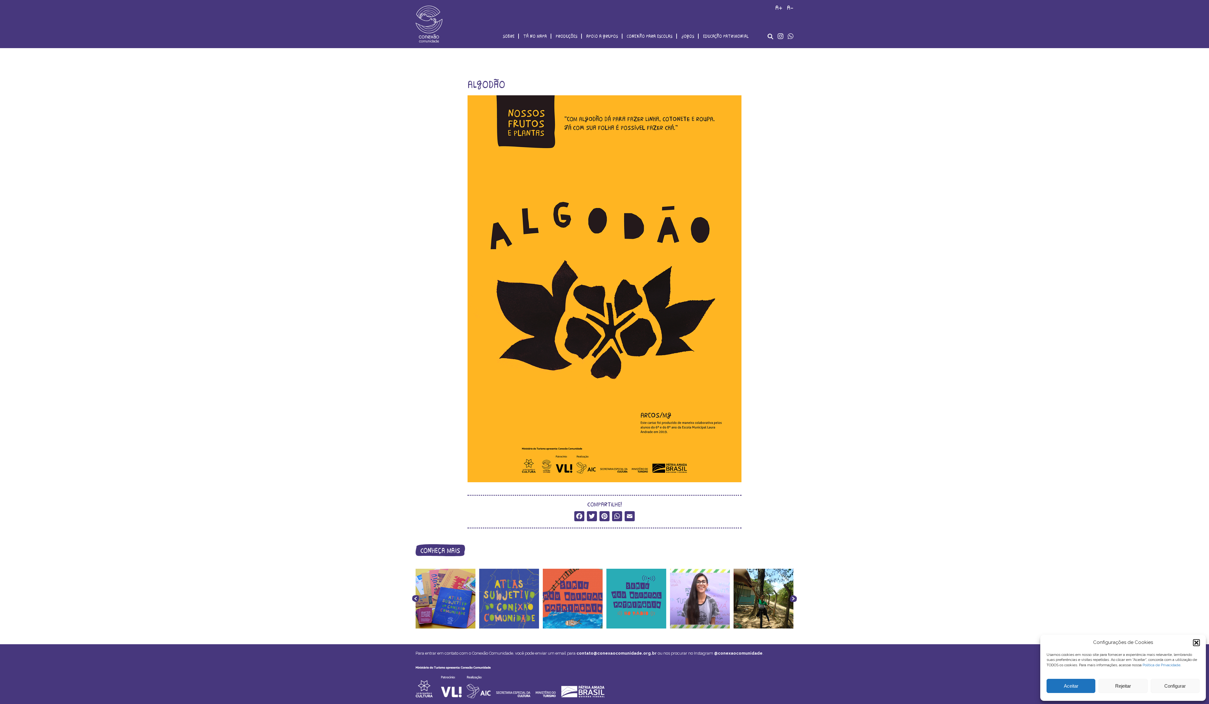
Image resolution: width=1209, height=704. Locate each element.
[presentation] (415, 598)
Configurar (1175, 686)
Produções (566, 36)
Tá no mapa (535, 36)
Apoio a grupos (602, 36)
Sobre (508, 36)
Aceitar (1071, 686)
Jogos (687, 36)
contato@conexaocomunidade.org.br (616, 653)
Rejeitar (1123, 686)
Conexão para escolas (650, 36)
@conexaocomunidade (738, 653)
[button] (1196, 643)
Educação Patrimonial (726, 36)
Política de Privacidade (1161, 665)
